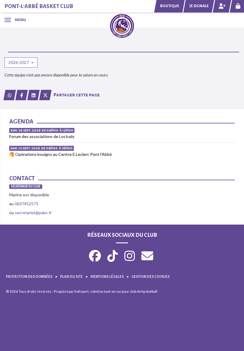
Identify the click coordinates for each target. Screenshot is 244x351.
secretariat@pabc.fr (33, 212)
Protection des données (29, 277)
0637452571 (26, 203)
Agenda (21, 121)
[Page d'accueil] (122, 25)
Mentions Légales (107, 277)
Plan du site (71, 277)
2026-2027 (19, 62)
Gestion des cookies (151, 277)
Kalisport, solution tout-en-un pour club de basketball (115, 291)
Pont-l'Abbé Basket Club (38, 6)
